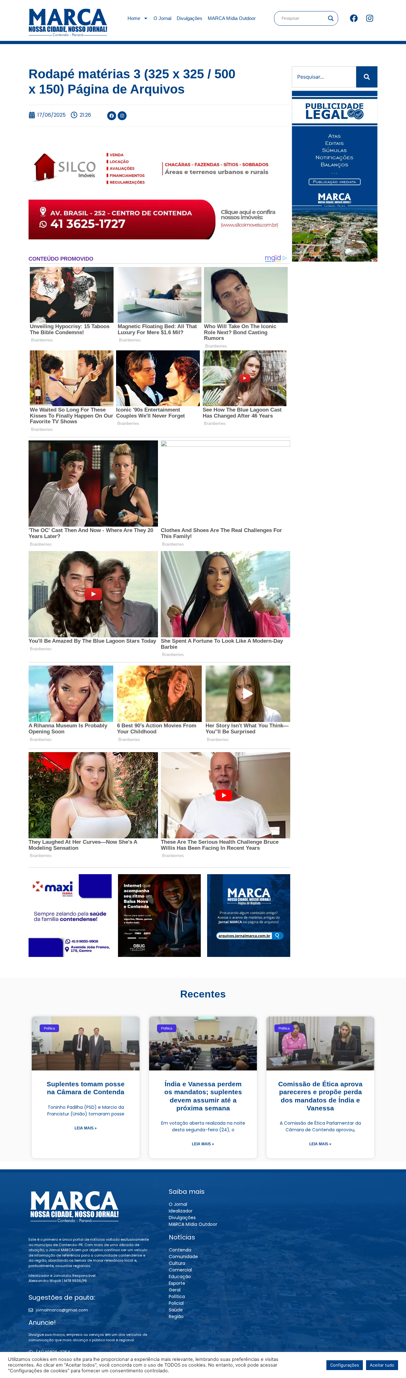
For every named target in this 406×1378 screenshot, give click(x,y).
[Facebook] (354, 18)
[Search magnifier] (330, 18)
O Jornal (162, 18)
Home (134, 18)
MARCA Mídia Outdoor (232, 18)
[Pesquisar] (366, 77)
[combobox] (324, 77)
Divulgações (189, 18)
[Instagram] (369, 18)
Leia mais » (86, 1128)
